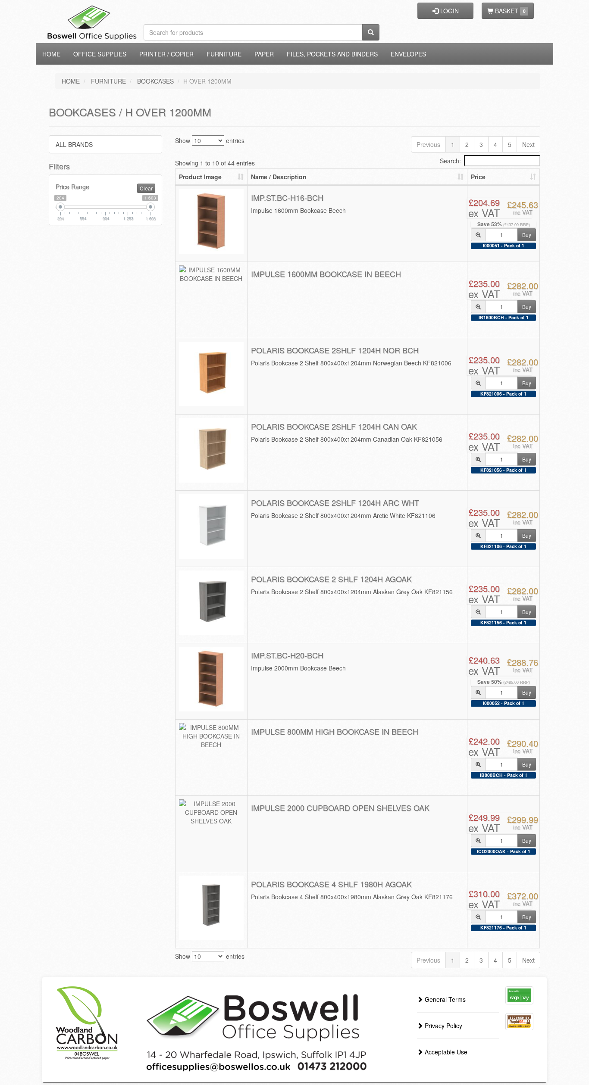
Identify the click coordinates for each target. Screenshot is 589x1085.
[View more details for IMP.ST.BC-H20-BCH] (211, 679)
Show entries (209, 140)
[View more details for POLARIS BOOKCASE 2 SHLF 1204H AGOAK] (211, 603)
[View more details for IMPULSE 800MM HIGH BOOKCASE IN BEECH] (211, 736)
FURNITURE (108, 81)
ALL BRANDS (74, 144)
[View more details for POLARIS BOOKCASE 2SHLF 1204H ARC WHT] (211, 526)
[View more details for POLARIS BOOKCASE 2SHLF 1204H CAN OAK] (211, 450)
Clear (146, 188)
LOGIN (449, 10)
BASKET (509, 10)
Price (478, 176)
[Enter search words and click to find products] (370, 32)
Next (528, 144)
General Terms (444, 999)
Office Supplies (99, 54)
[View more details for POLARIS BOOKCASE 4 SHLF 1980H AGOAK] (211, 908)
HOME (71, 81)
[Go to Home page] (106, 11)
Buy (526, 234)
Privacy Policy (442, 1025)
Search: (450, 160)
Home (51, 54)
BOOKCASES (155, 81)
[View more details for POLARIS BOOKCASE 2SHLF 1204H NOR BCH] (211, 374)
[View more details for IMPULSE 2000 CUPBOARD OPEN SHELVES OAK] (211, 812)
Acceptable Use (445, 1052)
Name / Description (279, 176)
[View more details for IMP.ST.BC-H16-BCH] (211, 221)
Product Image (200, 176)
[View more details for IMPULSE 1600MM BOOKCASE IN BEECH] (211, 274)
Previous (428, 144)
